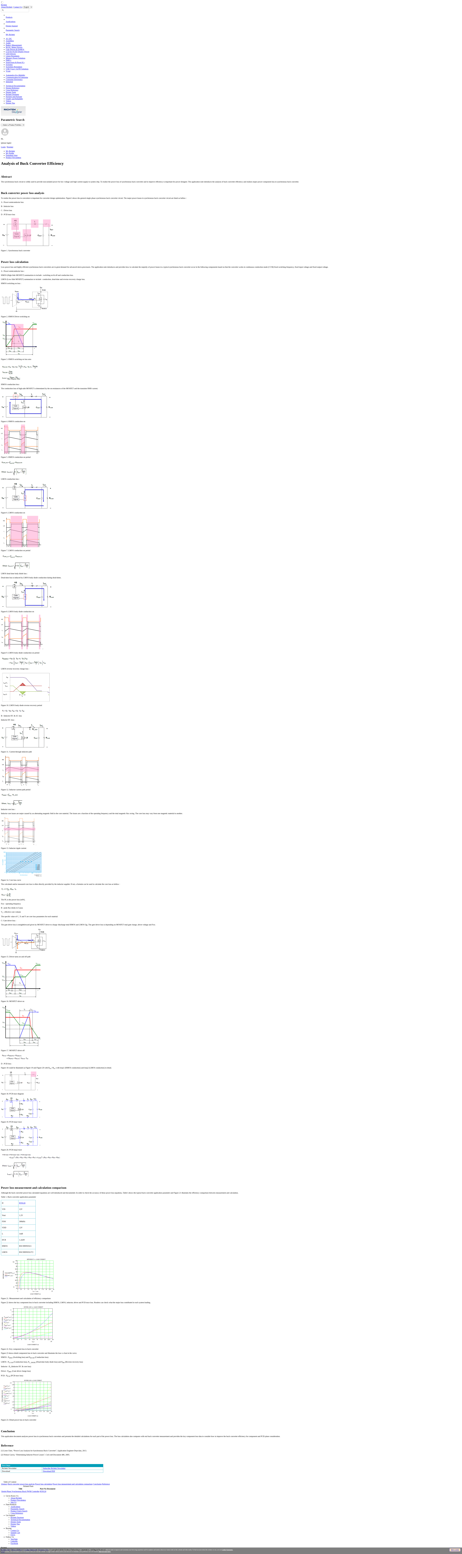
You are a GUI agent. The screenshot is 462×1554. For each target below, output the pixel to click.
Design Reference (12, 88)
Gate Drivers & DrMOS (15, 49)
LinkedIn (14, 1541)
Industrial (9, 82)
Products (9, 17)
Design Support (12, 26)
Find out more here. (105, 1551)
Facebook (14, 1543)
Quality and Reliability (14, 99)
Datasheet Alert (11, 155)
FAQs (13, 1535)
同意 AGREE (455, 1550)
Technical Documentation (15, 86)
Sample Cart (15, 1533)
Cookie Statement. (227, 1550)
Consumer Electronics (14, 80)
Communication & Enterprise (17, 77)
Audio (8, 43)
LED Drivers (11, 54)
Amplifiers (10, 41)
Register (10, 147)
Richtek (4, 5)
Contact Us (17, 7)
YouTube (14, 1539)
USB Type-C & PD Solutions (17, 69)
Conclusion (97, 1484)
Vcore (8, 71)
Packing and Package (14, 97)
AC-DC (9, 39)
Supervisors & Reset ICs (15, 62)
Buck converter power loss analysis (21, 1484)
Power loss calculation (43, 1484)
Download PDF (49, 1471)
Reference (106, 1484)
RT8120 (22, 1203)
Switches (9, 65)
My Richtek (10, 35)
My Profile (10, 153)
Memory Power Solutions (15, 58)
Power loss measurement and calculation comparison (73, 1484)
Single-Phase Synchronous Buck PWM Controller (20, 1491)
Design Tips (10, 103)
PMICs (8, 60)
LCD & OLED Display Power (17, 52)
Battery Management (14, 45)
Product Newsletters (13, 158)
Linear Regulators (12, 56)
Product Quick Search (19, 1511)
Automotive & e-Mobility (15, 75)
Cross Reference (12, 90)
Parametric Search (12, 30)
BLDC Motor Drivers (14, 47)
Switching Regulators (14, 67)
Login (3, 147)
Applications (10, 22)
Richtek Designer (12, 94)
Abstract (4, 1484)
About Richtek (6, 7)
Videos (8, 101)
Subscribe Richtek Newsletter (54, 1468)
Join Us (13, 1502)
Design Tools (11, 92)
